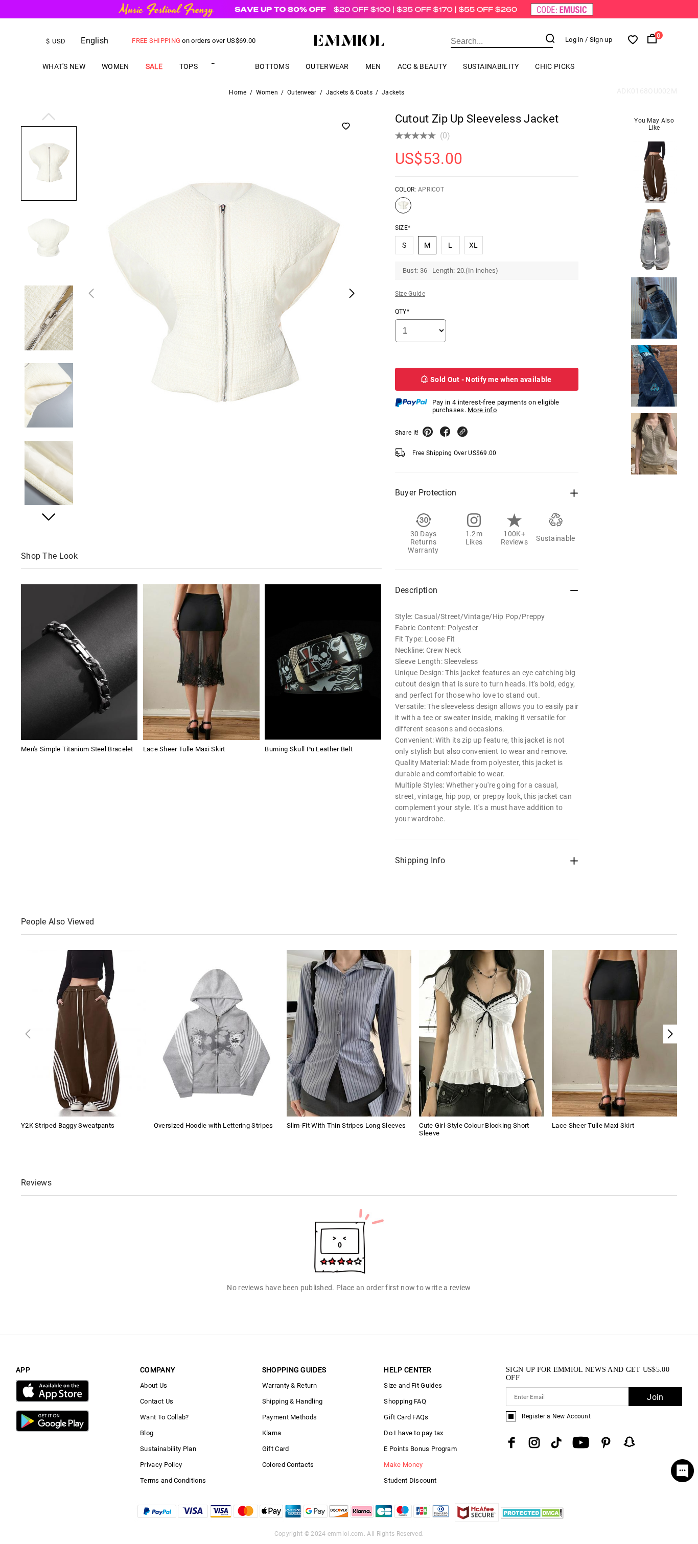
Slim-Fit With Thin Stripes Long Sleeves (346, 1125)
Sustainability (491, 66)
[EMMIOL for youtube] (581, 1443)
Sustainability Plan (168, 1449)
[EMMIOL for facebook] (511, 1443)
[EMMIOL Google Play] (52, 1429)
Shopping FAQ (405, 1401)
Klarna (272, 1433)
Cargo (226, 66)
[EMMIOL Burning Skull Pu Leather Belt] (323, 662)
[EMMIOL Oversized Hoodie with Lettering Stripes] (216, 1032)
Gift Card (275, 1449)
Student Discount (410, 1480)
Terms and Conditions (173, 1480)
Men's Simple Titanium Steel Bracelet (77, 748)
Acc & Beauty (422, 66)
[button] (49, 117)
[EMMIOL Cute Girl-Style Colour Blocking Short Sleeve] (481, 1032)
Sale (154, 66)
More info (482, 410)
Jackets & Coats (349, 92)
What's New (63, 66)
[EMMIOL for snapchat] (629, 1442)
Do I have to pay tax (413, 1433)
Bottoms (272, 66)
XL (473, 245)
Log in (574, 39)
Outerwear (327, 66)
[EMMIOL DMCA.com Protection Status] (532, 1519)
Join (655, 1397)
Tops (188, 66)
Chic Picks (554, 66)
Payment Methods (289, 1417)
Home (237, 92)
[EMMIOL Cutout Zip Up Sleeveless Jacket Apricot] (403, 209)
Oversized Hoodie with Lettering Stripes (213, 1125)
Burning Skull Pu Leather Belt (309, 748)
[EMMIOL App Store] (52, 1400)
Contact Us (156, 1401)
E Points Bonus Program (420, 1449)
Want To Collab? (164, 1417)
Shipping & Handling (292, 1401)
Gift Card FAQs (406, 1417)
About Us (153, 1385)
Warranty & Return (289, 1385)
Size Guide (410, 293)
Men (373, 66)
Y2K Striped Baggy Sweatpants (67, 1125)
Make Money (403, 1464)
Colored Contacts (288, 1464)
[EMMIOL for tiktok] (556, 1443)
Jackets (393, 92)
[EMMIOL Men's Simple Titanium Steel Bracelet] (79, 662)
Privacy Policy (161, 1464)
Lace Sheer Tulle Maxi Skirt (184, 748)
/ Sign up (598, 39)
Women (115, 66)
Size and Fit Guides (413, 1385)
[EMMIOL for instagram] (534, 1443)
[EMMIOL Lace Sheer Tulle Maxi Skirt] (201, 662)
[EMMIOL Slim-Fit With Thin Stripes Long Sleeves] (349, 1032)
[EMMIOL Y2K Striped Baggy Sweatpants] (83, 1032)
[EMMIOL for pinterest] (606, 1443)
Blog (146, 1433)
